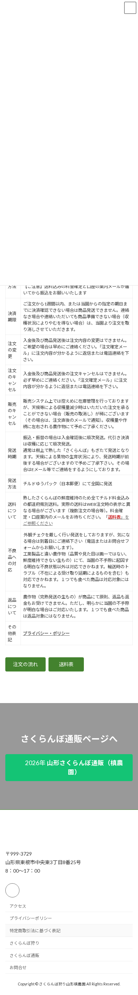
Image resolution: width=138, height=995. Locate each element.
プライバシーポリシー (31, 918)
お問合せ (18, 968)
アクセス (18, 906)
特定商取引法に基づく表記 (35, 930)
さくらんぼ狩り (24, 943)
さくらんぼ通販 (24, 955)
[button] (25, 664)
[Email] (12, 890)
